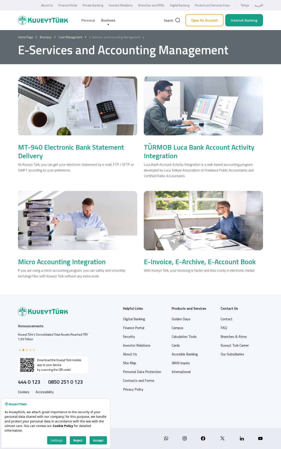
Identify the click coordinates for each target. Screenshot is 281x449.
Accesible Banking (185, 354)
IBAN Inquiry (181, 362)
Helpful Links (133, 308)
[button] (20, 350)
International (181, 371)
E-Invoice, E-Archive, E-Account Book (200, 261)
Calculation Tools (184, 336)
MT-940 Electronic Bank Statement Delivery (71, 151)
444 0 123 (29, 382)
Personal (88, 20)
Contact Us (229, 308)
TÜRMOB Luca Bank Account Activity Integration (199, 151)
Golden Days (181, 319)
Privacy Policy (133, 389)
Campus (177, 327)
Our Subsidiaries (232, 354)
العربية (258, 5)
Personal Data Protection (142, 371)
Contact (226, 319)
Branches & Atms (234, 336)
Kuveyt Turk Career (235, 345)
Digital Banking (179, 5)
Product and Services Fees (212, 5)
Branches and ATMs (151, 5)
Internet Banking (244, 20)
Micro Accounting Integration (62, 261)
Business (108, 20)
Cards (176, 345)
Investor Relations (121, 5)
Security (129, 336)
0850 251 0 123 (65, 382)
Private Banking (93, 5)
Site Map (129, 362)
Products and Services (189, 308)
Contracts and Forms (138, 380)
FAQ (224, 327)
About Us (47, 5)
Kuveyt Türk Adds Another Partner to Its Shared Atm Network (52, 336)
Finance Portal (67, 5)
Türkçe (245, 5)
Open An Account (204, 20)
